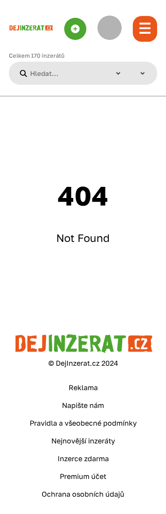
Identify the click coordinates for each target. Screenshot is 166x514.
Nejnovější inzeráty (83, 440)
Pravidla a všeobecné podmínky (83, 423)
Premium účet (83, 476)
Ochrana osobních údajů (83, 494)
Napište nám (83, 405)
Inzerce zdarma (83, 458)
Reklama (83, 387)
